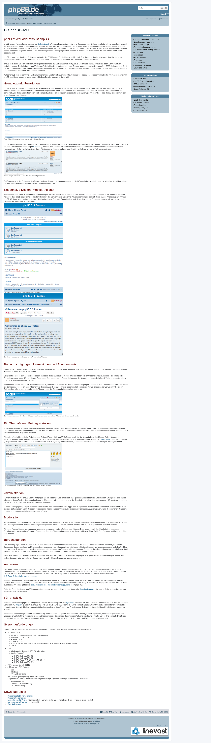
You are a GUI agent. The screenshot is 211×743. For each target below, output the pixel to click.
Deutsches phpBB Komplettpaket (20, 696)
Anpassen (138, 60)
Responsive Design (141, 45)
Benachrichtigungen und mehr (146, 47)
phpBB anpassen (140, 84)
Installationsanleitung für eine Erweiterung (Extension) (52, 585)
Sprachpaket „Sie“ (141, 110)
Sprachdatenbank (87, 589)
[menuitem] (21, 19)
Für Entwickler (139, 63)
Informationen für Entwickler (145, 86)
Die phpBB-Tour (140, 79)
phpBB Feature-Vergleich (144, 81)
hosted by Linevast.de (160, 726)
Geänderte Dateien (141, 103)
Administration (139, 52)
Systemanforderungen (142, 65)
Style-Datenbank (14, 704)
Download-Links (140, 68)
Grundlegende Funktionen (144, 42)
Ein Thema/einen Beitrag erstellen (147, 50)
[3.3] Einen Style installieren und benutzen (20, 576)
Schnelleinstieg (140, 105)
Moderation (138, 55)
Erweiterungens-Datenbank (18, 702)
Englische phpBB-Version (17, 700)
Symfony (69, 603)
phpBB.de (96, 721)
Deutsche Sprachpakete (16, 698)
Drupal (18, 605)
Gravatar (36, 147)
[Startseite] (26, 10)
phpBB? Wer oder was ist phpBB (146, 39)
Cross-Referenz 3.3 (141, 89)
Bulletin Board (43, 44)
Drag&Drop (104, 439)
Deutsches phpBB (141, 100)
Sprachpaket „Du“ (141, 108)
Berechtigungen (140, 58)
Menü (163, 14)
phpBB (79, 718)
